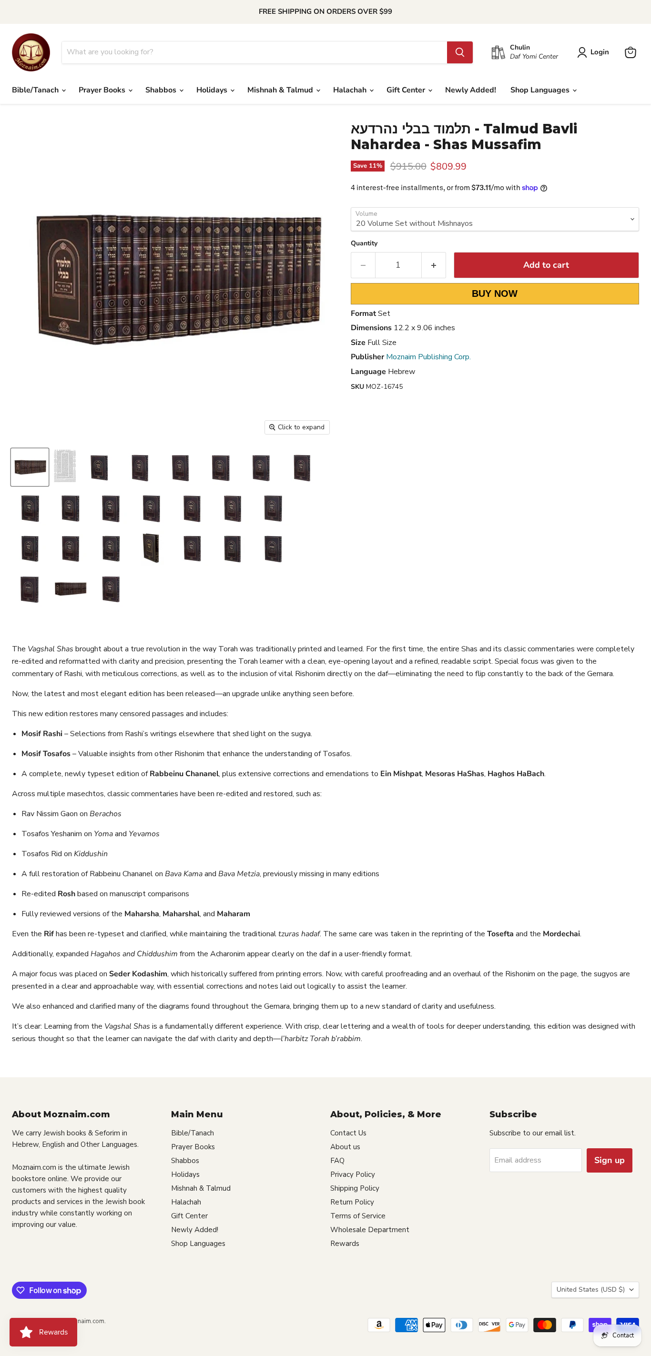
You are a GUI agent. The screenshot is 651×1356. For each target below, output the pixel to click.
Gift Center (407, 90)
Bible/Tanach (36, 90)
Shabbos (161, 90)
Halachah (350, 90)
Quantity (364, 243)
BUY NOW (495, 293)
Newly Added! (470, 90)
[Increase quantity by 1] (434, 265)
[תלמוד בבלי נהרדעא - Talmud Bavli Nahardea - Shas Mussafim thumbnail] (30, 467)
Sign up (609, 1160)
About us (345, 1147)
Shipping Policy (354, 1188)
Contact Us (348, 1133)
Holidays (212, 90)
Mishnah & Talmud (281, 90)
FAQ (337, 1160)
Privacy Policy (352, 1174)
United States (591, 1289)
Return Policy (352, 1202)
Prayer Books (103, 90)
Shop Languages (540, 90)
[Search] (460, 52)
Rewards (344, 1243)
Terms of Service (358, 1216)
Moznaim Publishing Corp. (428, 357)
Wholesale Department (369, 1230)
